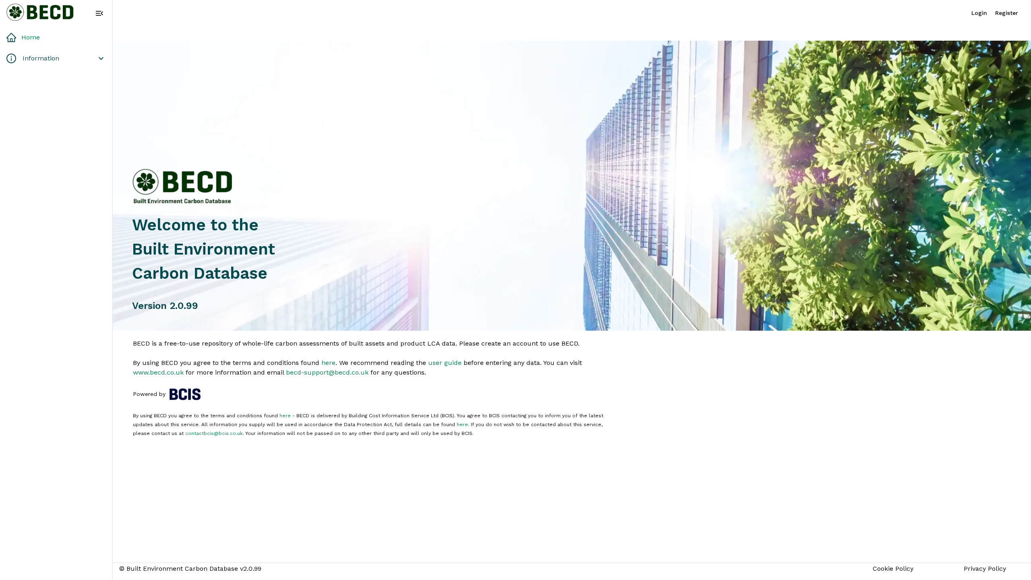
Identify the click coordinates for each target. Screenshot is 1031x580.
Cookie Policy (893, 568)
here (328, 363)
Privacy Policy (985, 568)
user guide (445, 363)
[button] (56, 37)
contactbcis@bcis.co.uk (214, 433)
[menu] (99, 13)
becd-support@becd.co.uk (327, 372)
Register (1006, 13)
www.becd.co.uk (158, 372)
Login (979, 13)
